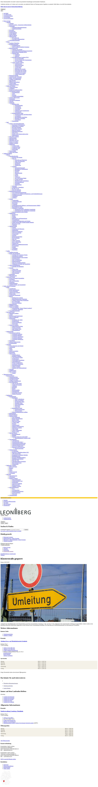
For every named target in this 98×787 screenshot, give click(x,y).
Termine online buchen (14, 97)
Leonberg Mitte (15, 422)
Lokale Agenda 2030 (19, 74)
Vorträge (14, 227)
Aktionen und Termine (17, 49)
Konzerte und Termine (17, 157)
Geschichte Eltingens (17, 335)
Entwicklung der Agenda (20, 70)
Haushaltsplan (15, 121)
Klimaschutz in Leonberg (18, 126)
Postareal (14, 423)
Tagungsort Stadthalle (17, 483)
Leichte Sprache (7, 518)
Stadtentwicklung (13, 416)
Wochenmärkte (12, 151)
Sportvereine (15, 323)
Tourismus (8, 344)
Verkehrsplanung (13, 449)
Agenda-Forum (18, 66)
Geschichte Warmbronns (17, 339)
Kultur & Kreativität (16, 232)
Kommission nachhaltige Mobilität (20, 455)
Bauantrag (14, 387)
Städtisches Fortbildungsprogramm (20, 244)
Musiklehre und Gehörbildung (22, 180)
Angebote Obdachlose (14, 43)
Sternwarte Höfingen (17, 303)
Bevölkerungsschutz (13, 44)
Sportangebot (12, 318)
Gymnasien (14, 204)
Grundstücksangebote (14, 378)
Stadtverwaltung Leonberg (12, 711)
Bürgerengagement (13, 48)
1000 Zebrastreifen (16, 453)
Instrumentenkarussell (20, 167)
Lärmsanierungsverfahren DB (19, 443)
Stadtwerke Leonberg (11, 465)
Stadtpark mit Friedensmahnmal (19, 368)
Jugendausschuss (16, 258)
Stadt (7, 122)
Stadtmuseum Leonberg (17, 297)
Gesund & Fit (15, 234)
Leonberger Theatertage (17, 309)
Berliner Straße (15, 420)
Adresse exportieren (7, 655)
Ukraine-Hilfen (12, 83)
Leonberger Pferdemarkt (14, 295)
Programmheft (15, 245)
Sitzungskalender (19, 105)
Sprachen (14, 235)
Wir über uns (15, 214)
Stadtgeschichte (9, 331)
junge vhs (14, 239)
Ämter (13, 93)
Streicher (17, 171)
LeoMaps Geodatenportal (15, 79)
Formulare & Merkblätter (17, 96)
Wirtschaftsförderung (14, 487)
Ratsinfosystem (15, 104)
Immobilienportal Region (17, 491)
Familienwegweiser (13, 252)
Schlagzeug (17, 177)
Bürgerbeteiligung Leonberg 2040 (22, 438)
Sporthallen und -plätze (17, 319)
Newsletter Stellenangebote (18, 39)
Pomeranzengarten (16, 365)
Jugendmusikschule (13, 156)
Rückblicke (17, 164)
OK (2, 10)
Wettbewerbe (18, 165)
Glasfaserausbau (13, 138)
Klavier (16, 175)
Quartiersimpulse (13, 32)
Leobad (11, 314)
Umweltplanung (13, 439)
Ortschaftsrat (18, 119)
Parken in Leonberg (13, 141)
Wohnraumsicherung (14, 84)
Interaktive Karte (19, 403)
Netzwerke (14, 494)
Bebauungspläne (16, 390)
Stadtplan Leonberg (13, 143)
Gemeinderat (18, 106)
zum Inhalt (5, 13)
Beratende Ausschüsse (20, 118)
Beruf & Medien (16, 238)
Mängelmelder (12, 80)
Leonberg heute (15, 145)
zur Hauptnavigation (8, 16)
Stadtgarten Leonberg (17, 427)
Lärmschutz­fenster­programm (18, 444)
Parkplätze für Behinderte (18, 266)
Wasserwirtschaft (13, 472)
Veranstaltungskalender (14, 40)
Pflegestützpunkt (13, 275)
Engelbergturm (15, 358)
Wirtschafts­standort (16, 479)
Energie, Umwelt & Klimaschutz (16, 123)
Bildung (8, 154)
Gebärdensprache (7, 519)
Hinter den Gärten (16, 421)
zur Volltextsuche (7, 14)
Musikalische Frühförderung (21, 169)
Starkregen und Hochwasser (18, 447)
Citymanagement (13, 495)
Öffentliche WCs (13, 139)
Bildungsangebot (16, 485)
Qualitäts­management (17, 195)
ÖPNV (10, 469)
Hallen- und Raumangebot (15, 78)
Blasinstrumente (18, 173)
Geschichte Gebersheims (17, 336)
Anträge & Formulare (17, 384)
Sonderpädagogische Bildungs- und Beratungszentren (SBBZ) (26, 205)
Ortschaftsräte (18, 108)
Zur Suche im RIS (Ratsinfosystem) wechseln (11, 531)
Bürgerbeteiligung (13, 414)
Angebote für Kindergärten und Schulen (21, 221)
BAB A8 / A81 (15, 460)
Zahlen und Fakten (13, 152)
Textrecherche (18, 112)
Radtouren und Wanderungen (16, 316)
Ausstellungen (12, 288)
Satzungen (14, 186)
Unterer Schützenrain (17, 430)
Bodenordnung (12, 413)
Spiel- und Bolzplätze (17, 260)
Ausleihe (14, 217)
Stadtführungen (12, 370)
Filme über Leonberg (14, 136)
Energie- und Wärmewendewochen (20, 134)
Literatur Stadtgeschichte (14, 342)
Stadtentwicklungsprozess (18, 426)
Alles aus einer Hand (17, 383)
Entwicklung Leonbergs (14, 332)
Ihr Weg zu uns (15, 188)
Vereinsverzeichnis (16, 327)
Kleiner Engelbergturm (17, 362)
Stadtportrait (12, 144)
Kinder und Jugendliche (14, 253)
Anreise (14, 373)
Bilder (4, 553)
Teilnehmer (17, 54)
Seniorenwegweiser (16, 270)
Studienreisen (15, 230)
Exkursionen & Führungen (18, 229)
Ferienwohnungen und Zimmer (16, 345)
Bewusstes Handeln (16, 127)
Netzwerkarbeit (15, 273)
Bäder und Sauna (13, 466)
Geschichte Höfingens (17, 338)
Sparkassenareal (15, 425)
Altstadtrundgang (16, 355)
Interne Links (9, 553)
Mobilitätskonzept (16, 456)
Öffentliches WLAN (14, 140)
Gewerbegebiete (15, 490)
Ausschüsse (17, 109)
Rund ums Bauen (10, 375)
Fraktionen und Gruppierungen (22, 110)
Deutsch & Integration (17, 236)
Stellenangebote (12, 36)
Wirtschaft (8, 474)
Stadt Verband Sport (16, 329)
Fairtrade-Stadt (15, 53)
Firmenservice (15, 243)
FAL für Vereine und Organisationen (23, 60)
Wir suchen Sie (15, 37)
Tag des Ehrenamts (13, 291)
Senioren (11, 267)
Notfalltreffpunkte (16, 45)
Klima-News (15, 132)
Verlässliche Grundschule (18, 208)
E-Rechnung (12, 477)
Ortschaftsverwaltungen (14, 100)
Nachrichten (12, 26)
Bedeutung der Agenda (20, 69)
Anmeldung (14, 196)
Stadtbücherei (12, 213)
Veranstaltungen (15, 219)
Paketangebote (18, 184)
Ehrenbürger (12, 340)
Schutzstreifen (15, 464)
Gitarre (16, 174)
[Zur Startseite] (31, 514)
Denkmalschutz (15, 391)
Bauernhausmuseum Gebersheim (19, 299)
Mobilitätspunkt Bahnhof (17, 459)
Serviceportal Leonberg (14, 91)
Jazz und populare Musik (20, 178)
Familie (8, 251)
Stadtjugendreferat (16, 261)
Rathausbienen (15, 135)
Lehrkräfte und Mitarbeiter (21, 160)
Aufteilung (14, 386)
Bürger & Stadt (6, 21)
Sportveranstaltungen (17, 322)
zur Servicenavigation (8, 18)
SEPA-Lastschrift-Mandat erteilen (8, 759)
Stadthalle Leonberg (13, 305)
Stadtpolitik (11, 102)
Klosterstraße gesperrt (8, 551)
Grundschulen (15, 200)
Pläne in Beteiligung (19, 399)
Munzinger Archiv (16, 223)
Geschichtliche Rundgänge (18, 360)
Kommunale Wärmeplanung (18, 125)
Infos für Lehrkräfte (16, 190)
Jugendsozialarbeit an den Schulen (20, 212)
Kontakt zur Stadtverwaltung (15, 89)
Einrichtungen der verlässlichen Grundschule (25, 210)
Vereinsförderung (16, 330)
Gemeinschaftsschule (17, 201)
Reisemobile (12, 352)
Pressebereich (12, 31)
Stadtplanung (9, 395)
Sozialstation (12, 274)
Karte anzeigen (6, 654)
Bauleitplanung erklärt (17, 408)
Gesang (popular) (19, 179)
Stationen (17, 56)
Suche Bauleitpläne (19, 404)
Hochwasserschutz (19, 448)
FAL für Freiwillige (19, 58)
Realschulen (15, 203)
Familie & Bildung (7, 153)
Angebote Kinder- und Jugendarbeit (17, 284)
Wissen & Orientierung (17, 231)
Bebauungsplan (18, 410)
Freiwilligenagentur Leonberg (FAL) (20, 57)
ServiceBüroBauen (13, 382)
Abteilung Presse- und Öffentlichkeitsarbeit (14, 641)
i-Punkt (10, 349)
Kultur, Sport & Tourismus (9, 286)
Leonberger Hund (16, 147)
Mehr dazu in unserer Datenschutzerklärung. (12, 6)
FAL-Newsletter (18, 61)
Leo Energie (12, 473)
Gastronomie (12, 347)
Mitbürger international (14, 82)
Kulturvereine (12, 293)
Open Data (17, 407)
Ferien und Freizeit (10, 277)
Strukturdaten (15, 482)
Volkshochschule (13, 226)
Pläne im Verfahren (19, 400)
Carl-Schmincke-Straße (17, 357)
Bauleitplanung (12, 396)
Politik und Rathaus (10, 86)
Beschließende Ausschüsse (21, 117)
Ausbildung (11, 88)
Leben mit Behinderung (14, 265)
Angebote (14, 166)
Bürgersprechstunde (13, 75)
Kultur (7, 287)
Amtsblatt (11, 23)
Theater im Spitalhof (13, 306)
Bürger (7, 41)
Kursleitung (14, 249)
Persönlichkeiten (13, 343)
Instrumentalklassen (19, 182)
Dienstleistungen (16, 92)
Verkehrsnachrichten (16, 28)
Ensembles (17, 183)
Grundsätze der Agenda (20, 73)
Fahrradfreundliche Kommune (19, 461)
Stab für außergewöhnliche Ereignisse (20, 47)
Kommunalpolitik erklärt (17, 113)
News (13, 488)
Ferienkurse (11, 282)
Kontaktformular (7, 653)
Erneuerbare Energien (17, 128)
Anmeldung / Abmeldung (18, 187)
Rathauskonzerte (13, 304)
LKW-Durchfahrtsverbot (17, 446)
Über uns (14, 158)
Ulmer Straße (15, 429)
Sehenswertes (12, 353)
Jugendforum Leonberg (17, 256)
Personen (14, 95)
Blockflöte (17, 170)
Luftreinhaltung (15, 440)
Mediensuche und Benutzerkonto (19, 218)
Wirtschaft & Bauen (7, 374)
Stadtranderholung (13, 283)
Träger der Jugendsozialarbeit (18, 262)
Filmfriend (14, 225)
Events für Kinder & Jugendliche (16, 278)
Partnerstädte (15, 149)
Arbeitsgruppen (18, 63)
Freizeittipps (12, 279)
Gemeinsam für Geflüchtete (15, 76)
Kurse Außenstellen (16, 242)
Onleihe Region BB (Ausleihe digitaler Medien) (23, 222)
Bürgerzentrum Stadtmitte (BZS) (19, 52)
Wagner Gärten (15, 431)
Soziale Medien (12, 34)
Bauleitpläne (15, 397)
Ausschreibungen (13, 475)
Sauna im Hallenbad (13, 317)
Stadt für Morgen (13, 35)
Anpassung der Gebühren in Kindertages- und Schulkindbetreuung (27, 193)
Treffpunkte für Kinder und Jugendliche (21, 264)
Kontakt (14, 247)
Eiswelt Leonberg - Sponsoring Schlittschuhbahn (20, 24)
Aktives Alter (15, 269)
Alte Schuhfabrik (16, 417)
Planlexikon (17, 405)
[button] (49, 593)
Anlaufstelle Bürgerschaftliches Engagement (22, 50)
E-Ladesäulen (15, 451)
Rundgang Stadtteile (16, 356)
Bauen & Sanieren (16, 130)
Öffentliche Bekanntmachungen (19, 27)
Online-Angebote (16, 240)
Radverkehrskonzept (16, 462)
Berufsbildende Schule (17, 206)
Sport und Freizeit (10, 312)
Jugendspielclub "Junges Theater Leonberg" (22, 308)
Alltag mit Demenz (16, 271)
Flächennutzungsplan (20, 409)
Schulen (11, 199)
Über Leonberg (12, 371)
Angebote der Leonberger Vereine (19, 254)
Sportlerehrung (15, 321)
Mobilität (14, 435)
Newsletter (11, 30)
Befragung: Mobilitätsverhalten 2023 (20, 452)
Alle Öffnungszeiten (5, 740)
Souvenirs (11, 369)
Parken (10, 470)
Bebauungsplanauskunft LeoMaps (20, 412)
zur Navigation (6, 17)
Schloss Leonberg (16, 366)
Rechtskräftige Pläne (19, 401)
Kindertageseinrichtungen (15, 191)
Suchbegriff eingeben (5, 529)
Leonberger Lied (16, 148)
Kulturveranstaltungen (14, 290)
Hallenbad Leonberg (14, 313)
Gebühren (14, 197)
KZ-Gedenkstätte (16, 301)
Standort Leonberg (13, 478)
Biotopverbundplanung (17, 418)
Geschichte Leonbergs (17, 334)
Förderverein (18, 162)
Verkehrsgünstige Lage (17, 481)
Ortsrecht (11, 101)
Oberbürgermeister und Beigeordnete (23, 114)
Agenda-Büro (18, 67)
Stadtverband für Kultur (17, 326)
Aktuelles (8, 22)
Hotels (10, 348)
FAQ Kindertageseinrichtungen (19, 192)
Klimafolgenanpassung (17, 131)
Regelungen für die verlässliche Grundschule (25, 209)
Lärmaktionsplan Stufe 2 (17, 442)
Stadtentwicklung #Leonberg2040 (19, 436)
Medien (13, 216)
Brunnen (11, 468)
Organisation (12, 99)
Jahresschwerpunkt (19, 65)
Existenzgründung (16, 492)
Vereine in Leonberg (13, 325)
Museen (11, 296)
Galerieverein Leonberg (14, 292)
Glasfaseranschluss (13, 377)
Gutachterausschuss (13, 379)
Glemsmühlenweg (16, 361)
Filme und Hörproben (20, 161)
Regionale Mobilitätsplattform (19, 457)
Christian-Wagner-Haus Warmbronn (20, 300)
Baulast (13, 388)
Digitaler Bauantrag (16, 394)
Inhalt (2, 553)
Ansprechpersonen (13, 87)
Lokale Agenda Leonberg (18, 62)
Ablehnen (3, 9)
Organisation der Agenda (20, 71)
